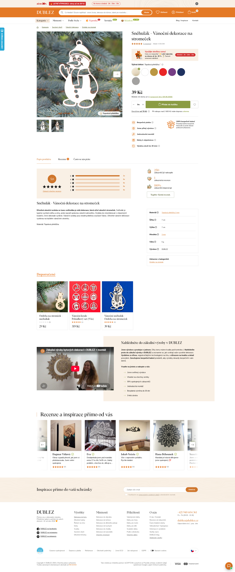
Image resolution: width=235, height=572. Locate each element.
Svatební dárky (132, 529)
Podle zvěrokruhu (133, 532)
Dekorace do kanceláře (104, 532)
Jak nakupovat (132, 551)
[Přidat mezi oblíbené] (194, 104)
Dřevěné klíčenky (80, 535)
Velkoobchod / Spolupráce (159, 526)
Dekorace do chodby (103, 529)
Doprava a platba (75, 551)
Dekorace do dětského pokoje (106, 523)
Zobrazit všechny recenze (52, 191)
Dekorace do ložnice (103, 520)
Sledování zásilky (156, 538)
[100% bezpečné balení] (171, 125)
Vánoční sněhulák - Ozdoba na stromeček (115, 317)
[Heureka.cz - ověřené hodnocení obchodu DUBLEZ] (40, 550)
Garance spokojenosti (57, 551)
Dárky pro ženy (132, 520)
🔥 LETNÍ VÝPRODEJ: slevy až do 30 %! (67, 4)
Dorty (76, 526)
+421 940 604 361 (187, 512)
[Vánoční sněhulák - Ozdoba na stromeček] (117, 296)
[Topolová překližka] (43, 126)
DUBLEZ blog (154, 535)
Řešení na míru (79, 523)
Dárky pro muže (132, 523)
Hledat (146, 12)
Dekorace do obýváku (104, 517)
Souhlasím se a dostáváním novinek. (152, 495)
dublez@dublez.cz (188, 520)
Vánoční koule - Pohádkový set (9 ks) (83, 317)
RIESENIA (73, 565)
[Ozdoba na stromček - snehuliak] (52, 296)
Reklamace (89, 551)
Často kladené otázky (157, 523)
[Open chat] (229, 566)
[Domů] (37, 27)
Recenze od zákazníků (158, 520)
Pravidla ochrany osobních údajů (155, 563)
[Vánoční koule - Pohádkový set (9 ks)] (84, 296)
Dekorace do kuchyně (104, 526)
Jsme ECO (119, 551)
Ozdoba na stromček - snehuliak (51, 317)
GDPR (144, 551)
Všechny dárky (132, 535)
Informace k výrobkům (157, 529)
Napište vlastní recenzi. (160, 194)
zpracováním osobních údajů (149, 495)
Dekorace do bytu (80, 517)
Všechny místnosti (103, 535)
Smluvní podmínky (159, 565)
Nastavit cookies (160, 551)
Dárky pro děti (132, 526)
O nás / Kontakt (155, 517)
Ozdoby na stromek (156, 262)
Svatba (76, 529)
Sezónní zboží (79, 532)
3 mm (164, 234)
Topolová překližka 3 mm (170, 213)
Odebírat (191, 490)
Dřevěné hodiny (79, 520)
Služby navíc (154, 532)
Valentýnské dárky (133, 517)
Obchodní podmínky (104, 551)
